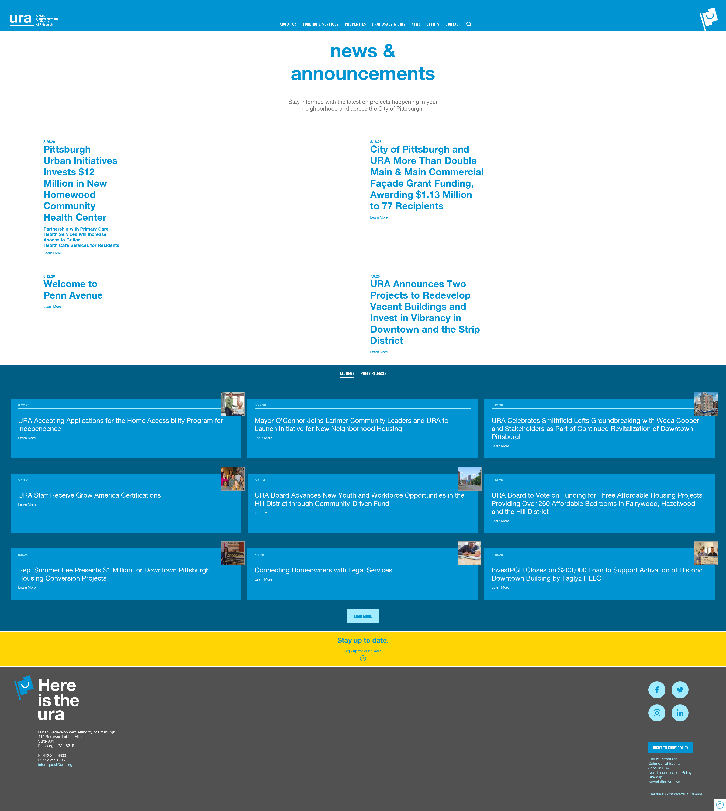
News (416, 23)
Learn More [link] (27, 438)
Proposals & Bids (389, 23)
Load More (363, 616)
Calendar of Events (664, 764)
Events (433, 23)
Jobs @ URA (659, 768)
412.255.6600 (54, 756)
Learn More (52, 253)
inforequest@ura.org (55, 765)
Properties (355, 23)
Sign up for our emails (363, 651)
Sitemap (655, 777)
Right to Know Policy (670, 748)
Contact (453, 23)
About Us (288, 23)
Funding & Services (321, 23)
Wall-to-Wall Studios (691, 794)
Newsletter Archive (664, 782)
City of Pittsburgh (663, 759)
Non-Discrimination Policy (670, 773)
